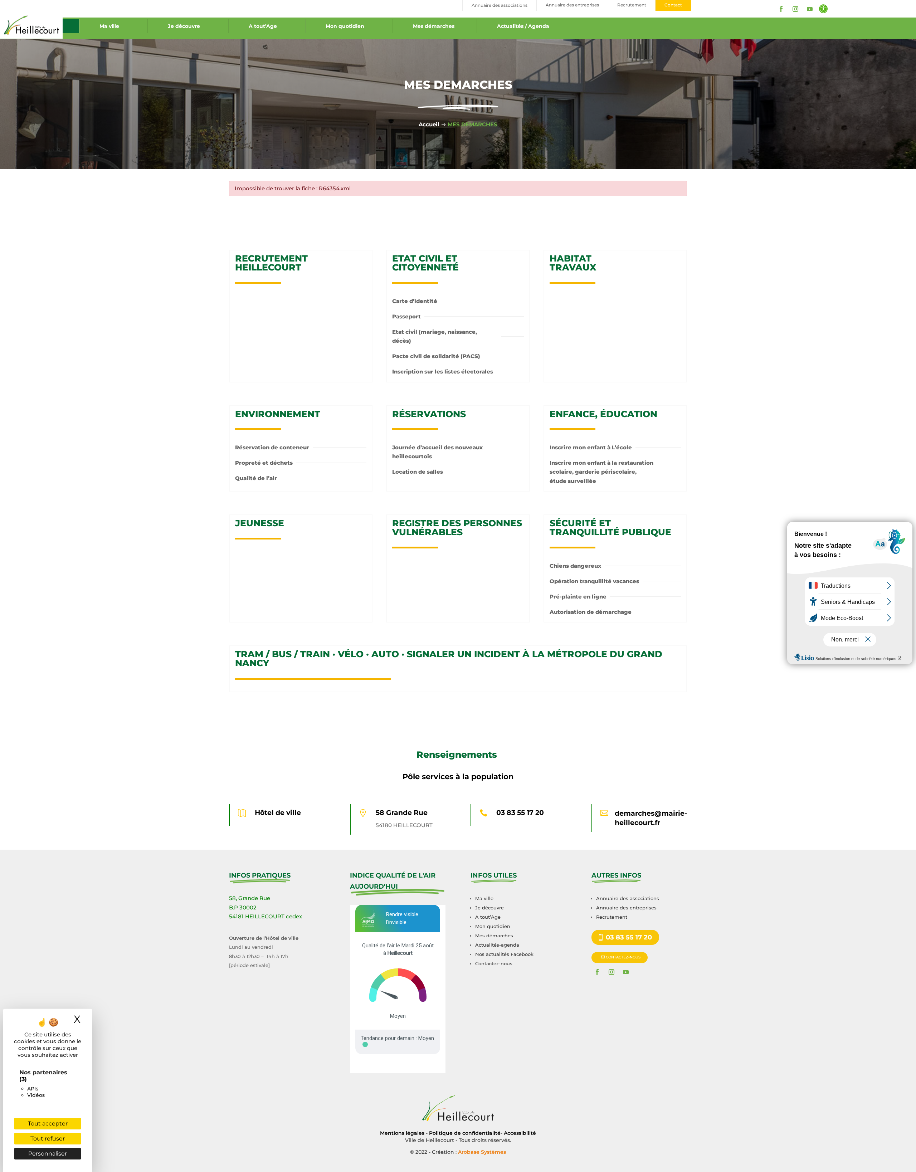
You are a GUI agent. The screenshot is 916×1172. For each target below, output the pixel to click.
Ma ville (109, 26)
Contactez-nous (493, 963)
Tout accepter (48, 1123)
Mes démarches (433, 26)
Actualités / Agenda (523, 26)
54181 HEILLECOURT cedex (265, 916)
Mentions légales (402, 1133)
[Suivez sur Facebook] (781, 9)
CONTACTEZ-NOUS (623, 957)
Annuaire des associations (627, 898)
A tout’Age (263, 26)
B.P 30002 (243, 907)
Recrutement (611, 917)
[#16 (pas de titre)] (71, 26)
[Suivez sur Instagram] (795, 9)
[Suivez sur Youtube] (809, 9)
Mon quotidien (345, 26)
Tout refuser (47, 1138)
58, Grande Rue (249, 898)
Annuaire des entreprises (626, 907)
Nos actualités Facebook (504, 954)
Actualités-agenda (497, 945)
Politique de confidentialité (465, 1133)
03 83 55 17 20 (520, 813)
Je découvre (184, 26)
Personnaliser (47, 1153)
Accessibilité (520, 1133)
